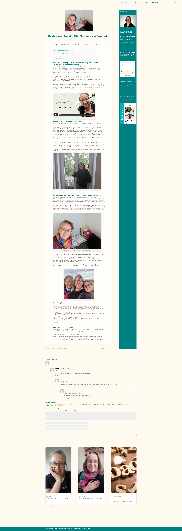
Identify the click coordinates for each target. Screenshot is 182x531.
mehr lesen (48, 502)
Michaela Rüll (53, 361)
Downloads (84, 528)
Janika (61, 379)
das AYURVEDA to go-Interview (67, 91)
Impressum (61, 528)
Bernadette (57, 368)
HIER (124, 96)
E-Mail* (122, 65)
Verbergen (72, 50)
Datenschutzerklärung (68, 528)
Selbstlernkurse (166, 2)
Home (119, 2)
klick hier (133, 81)
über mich (124, 2)
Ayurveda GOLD (150, 2)
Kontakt (79, 528)
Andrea (73, 311)
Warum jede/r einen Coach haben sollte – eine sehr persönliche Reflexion (123, 495)
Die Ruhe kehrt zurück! (84, 495)
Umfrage (87, 336)
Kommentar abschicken (131, 434)
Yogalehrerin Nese (98, 331)
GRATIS (47, 528)
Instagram (51, 528)
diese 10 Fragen (67, 338)
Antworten (133, 362)
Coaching (130, 2)
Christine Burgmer (70, 314)
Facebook (55, 528)
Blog (172, 2)
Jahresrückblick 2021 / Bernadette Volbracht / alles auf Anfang (61, 404)
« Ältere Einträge (49, 506)
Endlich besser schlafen (139, 2)
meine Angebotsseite (63, 304)
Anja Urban (76, 258)
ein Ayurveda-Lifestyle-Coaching (96, 87)
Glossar (89, 528)
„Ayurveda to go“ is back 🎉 (52, 495)
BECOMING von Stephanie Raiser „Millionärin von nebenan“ (81, 308)
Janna (65, 66)
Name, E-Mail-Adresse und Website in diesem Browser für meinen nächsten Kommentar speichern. (70, 431)
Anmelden (127, 75)
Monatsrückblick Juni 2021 (93, 69)
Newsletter (177, 2)
